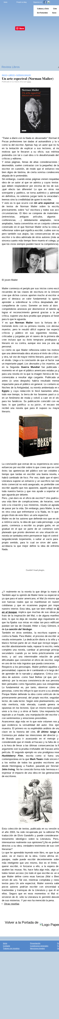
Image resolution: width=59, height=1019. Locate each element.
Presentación (35, 943)
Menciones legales (37, 949)
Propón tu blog (21, 2)
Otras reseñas (11, 904)
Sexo (54, 13)
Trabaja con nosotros (11, 949)
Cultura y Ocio (43, 9)
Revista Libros (11, 67)
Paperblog (16, 10)
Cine (55, 9)
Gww (29, 82)
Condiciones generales (39, 946)
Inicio (5, 2)
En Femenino (42, 13)
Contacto (6, 946)
